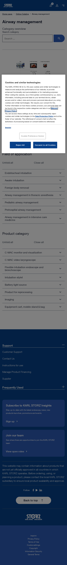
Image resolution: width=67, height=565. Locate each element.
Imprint (8, 127)
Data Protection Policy (44, 116)
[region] (33, 113)
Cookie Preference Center (32, 136)
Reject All (20, 145)
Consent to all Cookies (45, 145)
